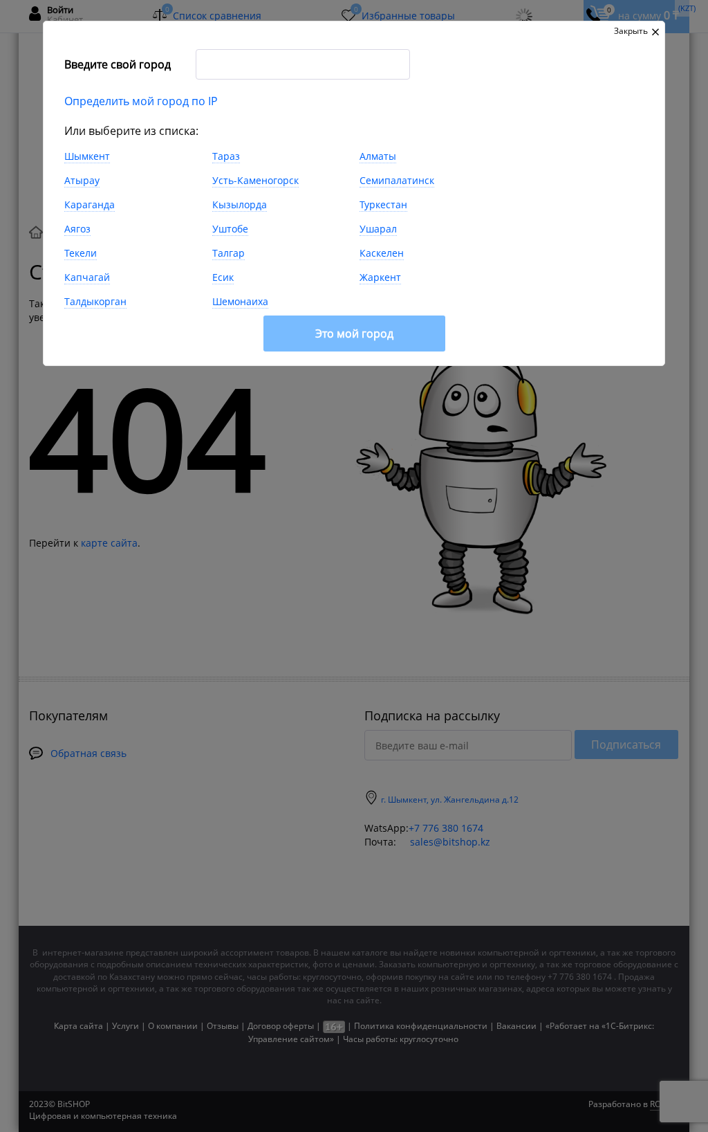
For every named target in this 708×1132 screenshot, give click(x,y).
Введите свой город (117, 64)
